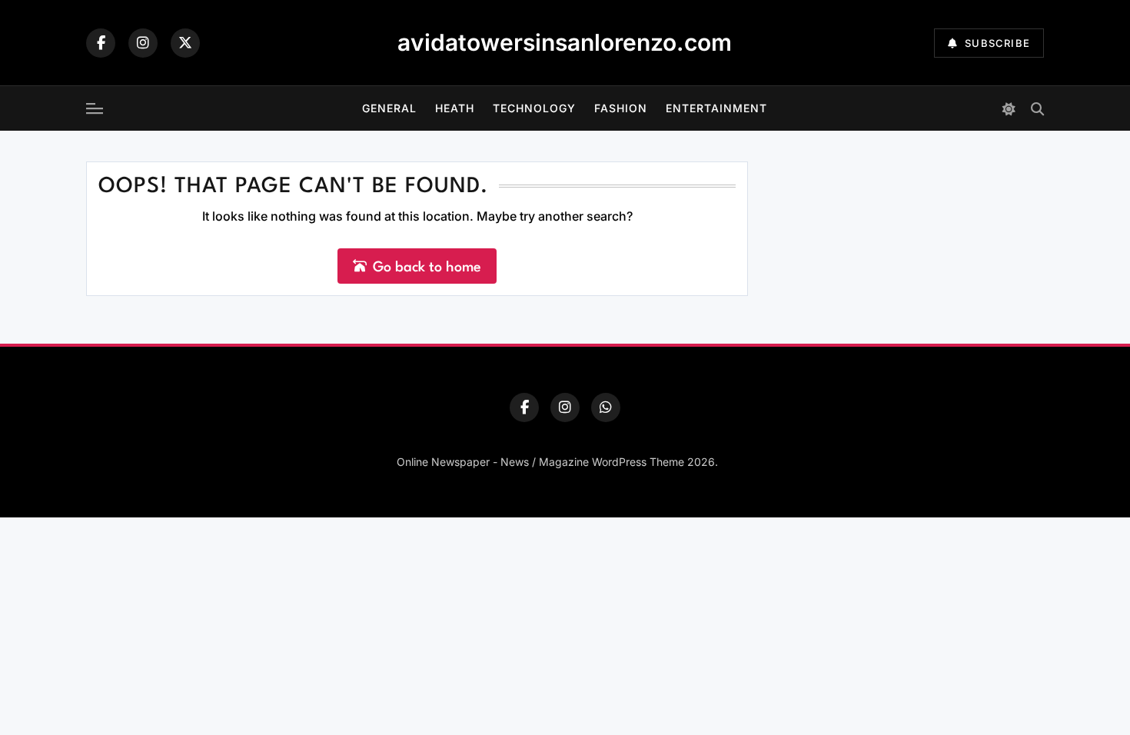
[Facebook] (100, 43)
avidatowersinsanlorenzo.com (564, 42)
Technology (534, 108)
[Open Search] (1037, 108)
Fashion (620, 108)
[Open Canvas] (94, 108)
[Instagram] (143, 43)
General (389, 108)
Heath (454, 108)
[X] (185, 43)
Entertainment (716, 108)
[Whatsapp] (605, 407)
